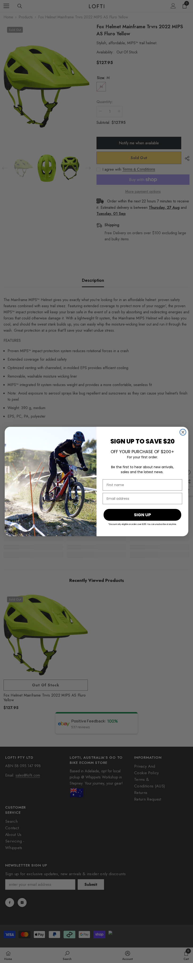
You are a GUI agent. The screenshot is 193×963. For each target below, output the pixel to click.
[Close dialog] (183, 432)
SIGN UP (142, 515)
